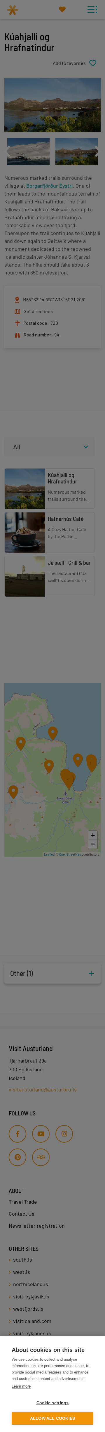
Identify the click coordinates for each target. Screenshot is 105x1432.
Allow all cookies (52, 1418)
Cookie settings (52, 1403)
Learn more (21, 1386)
